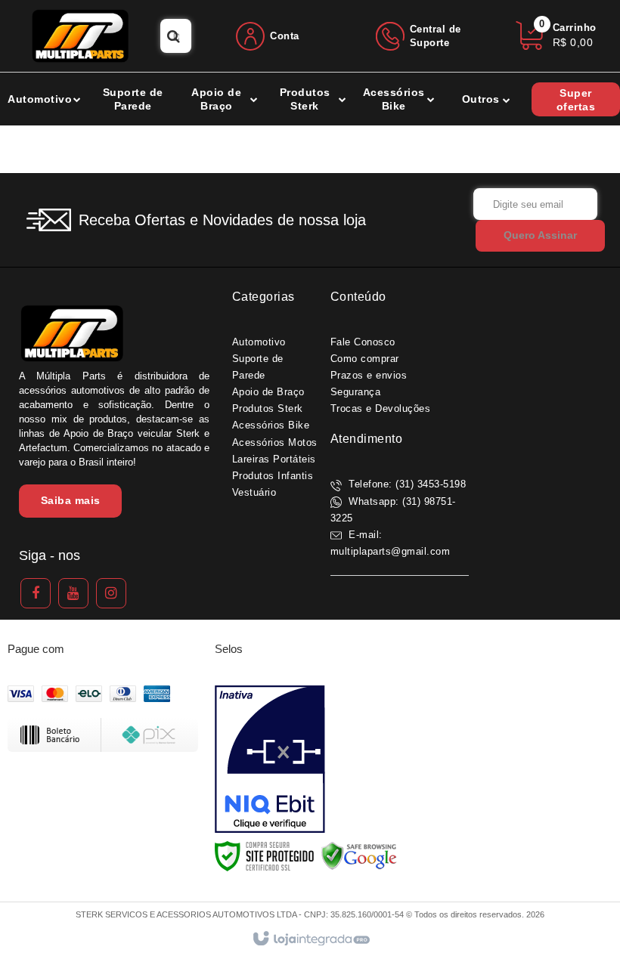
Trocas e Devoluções (380, 408)
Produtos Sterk (267, 408)
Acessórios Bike (271, 425)
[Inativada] (270, 759)
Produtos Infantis (273, 475)
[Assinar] (540, 236)
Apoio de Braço (268, 392)
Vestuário (254, 492)
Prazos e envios (369, 375)
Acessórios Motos (275, 442)
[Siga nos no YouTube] (73, 593)
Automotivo (259, 342)
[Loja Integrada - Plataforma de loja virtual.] (310, 939)
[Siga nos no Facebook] (35, 593)
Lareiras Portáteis (274, 459)
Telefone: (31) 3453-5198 (406, 484)
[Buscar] (173, 36)
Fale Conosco (362, 342)
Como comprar (364, 358)
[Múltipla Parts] (80, 36)
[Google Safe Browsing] (359, 855)
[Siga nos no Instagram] (111, 593)
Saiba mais (71, 500)
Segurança (355, 392)
